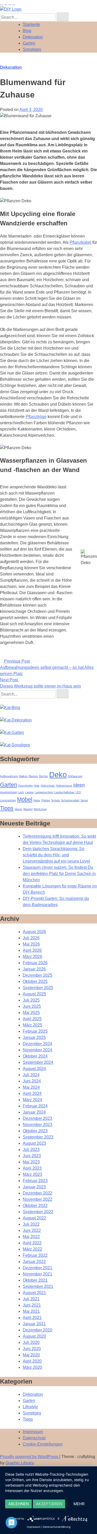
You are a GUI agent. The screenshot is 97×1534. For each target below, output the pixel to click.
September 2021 (38, 1286)
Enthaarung (75, 776)
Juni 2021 (32, 1305)
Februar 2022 (35, 1255)
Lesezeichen (8, 800)
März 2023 (32, 1174)
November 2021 (37, 1274)
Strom (84, 800)
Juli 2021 (31, 1299)
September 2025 (38, 987)
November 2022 (37, 1199)
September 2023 (38, 1137)
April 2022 (32, 1243)
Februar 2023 (35, 1180)
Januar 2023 (34, 1187)
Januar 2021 (34, 1324)
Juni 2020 (32, 1348)
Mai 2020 (31, 1355)
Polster (45, 800)
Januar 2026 (34, 969)
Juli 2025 (31, 1000)
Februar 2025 (35, 1031)
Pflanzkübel (80, 242)
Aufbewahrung (9, 776)
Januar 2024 (34, 1112)
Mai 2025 (31, 1012)
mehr (79, 1503)
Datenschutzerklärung (56, 1526)
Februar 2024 (35, 1106)
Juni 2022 (32, 1230)
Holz (37, 785)
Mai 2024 (31, 1087)
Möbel (24, 799)
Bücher (43, 776)
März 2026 (32, 956)
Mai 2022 (31, 1236)
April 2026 (32, 950)
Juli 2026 (31, 938)
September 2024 (38, 1062)
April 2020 (32, 1361)
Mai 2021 (31, 1311)
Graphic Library (19, 1463)
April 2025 (32, 1019)
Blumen (33, 776)
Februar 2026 (35, 963)
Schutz (55, 800)
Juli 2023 (31, 1149)
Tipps (6, 808)
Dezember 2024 (37, 1044)
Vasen (18, 809)
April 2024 (32, 1093)
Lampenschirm (44, 792)
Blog (27, 31)
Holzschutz (48, 785)
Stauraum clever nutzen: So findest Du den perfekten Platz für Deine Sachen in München (59, 873)
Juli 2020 (31, 1342)
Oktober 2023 (35, 1131)
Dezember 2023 (37, 1118)
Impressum (33, 1431)
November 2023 (37, 1124)
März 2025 (32, 1025)
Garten (29, 43)
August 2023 (34, 1143)
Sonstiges (32, 49)
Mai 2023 (31, 1162)
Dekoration (33, 37)
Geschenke (25, 785)
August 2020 (34, 1336)
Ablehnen (18, 1503)
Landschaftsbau (64, 792)
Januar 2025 (34, 1037)
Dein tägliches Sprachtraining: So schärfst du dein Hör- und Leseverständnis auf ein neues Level (56, 854)
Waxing (28, 809)
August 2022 (34, 1218)
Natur (36, 800)
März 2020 (32, 1367)
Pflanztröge (36, 416)
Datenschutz (34, 1438)
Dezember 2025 (37, 975)
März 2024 (32, 1100)
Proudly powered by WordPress (29, 1456)
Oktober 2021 (35, 1280)
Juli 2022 (31, 1224)
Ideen (79, 785)
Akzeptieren (49, 1503)
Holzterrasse (64, 785)
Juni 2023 (32, 1156)
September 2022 (38, 1212)
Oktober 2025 (35, 981)
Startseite (31, 24)
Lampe (29, 792)
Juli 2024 (31, 1075)
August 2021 (34, 1292)
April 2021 (32, 1317)
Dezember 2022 (37, 1193)
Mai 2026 (31, 944)
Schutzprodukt (70, 800)
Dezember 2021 (37, 1268)
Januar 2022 (34, 1261)
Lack (21, 792)
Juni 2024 (32, 1081)
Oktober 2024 (35, 1056)
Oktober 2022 (35, 1205)
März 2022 (32, 1249)
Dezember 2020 (37, 1330)
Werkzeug (40, 809)
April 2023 (32, 1168)
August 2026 (34, 931)
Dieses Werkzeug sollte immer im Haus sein (40, 686)
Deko (58, 774)
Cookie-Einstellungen (43, 1444)
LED (78, 792)
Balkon (23, 776)
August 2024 (34, 1068)
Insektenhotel (8, 792)
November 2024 (37, 1050)
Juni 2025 (32, 1006)
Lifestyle (30, 1407)
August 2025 (34, 994)
